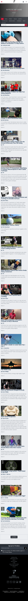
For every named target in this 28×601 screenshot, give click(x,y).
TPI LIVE (14, 566)
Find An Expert (14, 561)
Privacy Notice (5, 591)
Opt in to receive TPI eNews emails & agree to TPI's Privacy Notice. (13, 551)
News (24, 20)
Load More (14, 537)
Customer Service (14, 565)
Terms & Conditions (13, 591)
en (26, 1)
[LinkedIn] (20, 582)
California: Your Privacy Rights (9, 592)
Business (4, 23)
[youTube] (17, 582)
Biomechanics (12, 20)
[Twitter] (11, 582)
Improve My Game (14, 558)
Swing (6, 19)
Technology (4, 20)
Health (15, 19)
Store (14, 562)
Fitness (10, 19)
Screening (19, 20)
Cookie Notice (21, 591)
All (2, 19)
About (14, 560)
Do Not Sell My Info (20, 592)
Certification (14, 557)
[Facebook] (8, 582)
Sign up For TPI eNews (14, 545)
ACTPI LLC (11, 588)
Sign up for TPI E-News (14, 564)
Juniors (20, 19)
